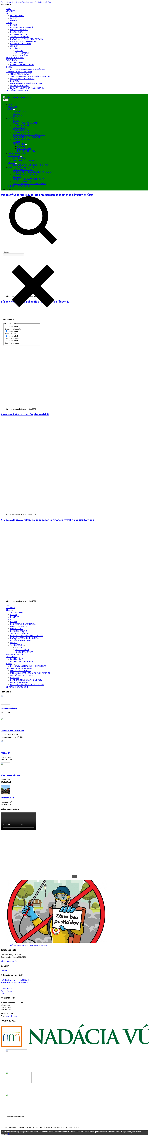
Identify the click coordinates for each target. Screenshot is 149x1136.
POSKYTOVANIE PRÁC (19, 29)
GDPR (3, 993)
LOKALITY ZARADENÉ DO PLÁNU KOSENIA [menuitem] (29, 183)
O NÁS (8, 13)
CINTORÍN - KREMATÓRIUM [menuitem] (19, 186)
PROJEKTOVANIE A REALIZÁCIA (23, 27)
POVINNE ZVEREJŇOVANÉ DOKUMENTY (26, 83)
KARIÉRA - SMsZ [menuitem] (19, 158)
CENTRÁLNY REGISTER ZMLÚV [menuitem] (25, 174)
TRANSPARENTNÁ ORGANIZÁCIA (19, 71)
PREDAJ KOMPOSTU (18, 34)
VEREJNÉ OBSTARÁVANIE (20, 74)
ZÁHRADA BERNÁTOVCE (19, 36)
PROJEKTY (14, 81)
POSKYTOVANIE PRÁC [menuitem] (21, 125)
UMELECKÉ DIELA (22, 53)
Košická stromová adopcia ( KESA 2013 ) (16, 980)
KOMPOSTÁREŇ (16, 32)
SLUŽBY (9, 22)
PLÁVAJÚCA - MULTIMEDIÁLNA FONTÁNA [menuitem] (29, 134)
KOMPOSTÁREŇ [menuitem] (19, 127)
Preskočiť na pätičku (43, 2)
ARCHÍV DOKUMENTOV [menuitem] (22, 181)
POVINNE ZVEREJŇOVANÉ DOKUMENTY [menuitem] (28, 179)
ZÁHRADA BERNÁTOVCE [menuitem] (22, 132)
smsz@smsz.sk (12, 1016)
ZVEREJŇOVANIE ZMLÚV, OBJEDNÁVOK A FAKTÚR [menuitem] (32, 172)
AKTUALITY (10, 11)
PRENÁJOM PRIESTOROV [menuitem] (23, 139)
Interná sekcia (6, 988)
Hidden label (13, 326)
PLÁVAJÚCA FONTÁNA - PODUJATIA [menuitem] (27, 137)
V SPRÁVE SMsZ (16, 48)
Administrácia (6, 991)
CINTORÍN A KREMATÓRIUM (12, 730)
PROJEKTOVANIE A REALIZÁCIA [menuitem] (25, 123)
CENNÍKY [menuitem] (16, 141)
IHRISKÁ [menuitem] (11, 162)
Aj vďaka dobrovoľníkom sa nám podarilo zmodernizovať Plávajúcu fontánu (47, 520)
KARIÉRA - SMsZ (16, 62)
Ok (9, 1134)
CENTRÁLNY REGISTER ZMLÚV (22, 78)
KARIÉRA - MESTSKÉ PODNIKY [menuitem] (25, 160)
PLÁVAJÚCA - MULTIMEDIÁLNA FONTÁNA (26, 39)
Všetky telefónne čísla (10, 961)
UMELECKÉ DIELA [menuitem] (24, 148)
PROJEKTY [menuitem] (17, 176)
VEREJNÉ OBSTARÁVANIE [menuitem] (23, 169)
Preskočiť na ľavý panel (25, 2)
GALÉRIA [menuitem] (16, 113)
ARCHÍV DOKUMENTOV (19, 86)
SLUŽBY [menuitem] (11, 118)
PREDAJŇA (5, 753)
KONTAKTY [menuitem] (17, 116)
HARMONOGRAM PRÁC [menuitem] (17, 153)
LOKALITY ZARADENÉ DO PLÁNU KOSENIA (27, 88)
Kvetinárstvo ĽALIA (9, 708)
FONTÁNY (19, 50)
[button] (6, 4)
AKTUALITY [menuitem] (12, 106)
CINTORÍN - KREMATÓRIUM (17, 90)
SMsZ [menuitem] (10, 104)
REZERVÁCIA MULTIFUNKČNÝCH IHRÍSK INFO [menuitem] (31, 165)
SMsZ (9, 8)
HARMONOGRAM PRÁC (15, 57)
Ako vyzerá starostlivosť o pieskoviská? (25, 414)
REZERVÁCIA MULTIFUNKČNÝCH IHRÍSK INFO (28, 69)
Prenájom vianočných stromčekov (14, 982)
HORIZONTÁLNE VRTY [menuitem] (26, 151)
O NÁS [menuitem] (10, 109)
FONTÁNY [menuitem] (21, 146)
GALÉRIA (13, 18)
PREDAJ (13, 25)
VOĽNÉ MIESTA (11, 60)
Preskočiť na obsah (8, 2)
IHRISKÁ (9, 67)
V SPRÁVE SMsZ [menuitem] (19, 144)
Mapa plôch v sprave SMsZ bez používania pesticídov (26, 945)
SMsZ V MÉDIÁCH (17, 15)
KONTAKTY (14, 20)
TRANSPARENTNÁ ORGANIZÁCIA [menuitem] (21, 167)
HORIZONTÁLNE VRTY (24, 55)
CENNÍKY (13, 46)
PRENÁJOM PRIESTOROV (20, 43)
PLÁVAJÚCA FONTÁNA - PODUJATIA (24, 41)
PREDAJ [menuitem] (16, 120)
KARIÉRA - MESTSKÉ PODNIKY (22, 64)
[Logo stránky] (18, 97)
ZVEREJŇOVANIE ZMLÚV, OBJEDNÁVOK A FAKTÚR (30, 76)
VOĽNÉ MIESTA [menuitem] (14, 155)
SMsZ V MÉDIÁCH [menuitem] (19, 111)
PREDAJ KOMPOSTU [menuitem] (21, 130)
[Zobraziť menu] (14, 109)
